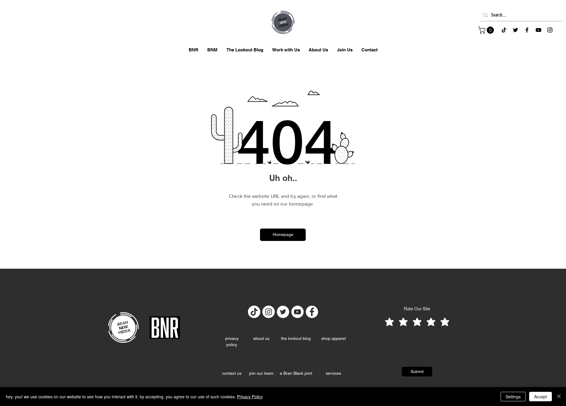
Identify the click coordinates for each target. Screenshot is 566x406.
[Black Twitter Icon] (515, 30)
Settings (513, 397)
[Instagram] (550, 30)
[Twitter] (283, 312)
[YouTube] (538, 30)
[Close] (558, 396)
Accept (540, 397)
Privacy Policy (250, 397)
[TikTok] (504, 30)
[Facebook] (527, 30)
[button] (487, 30)
